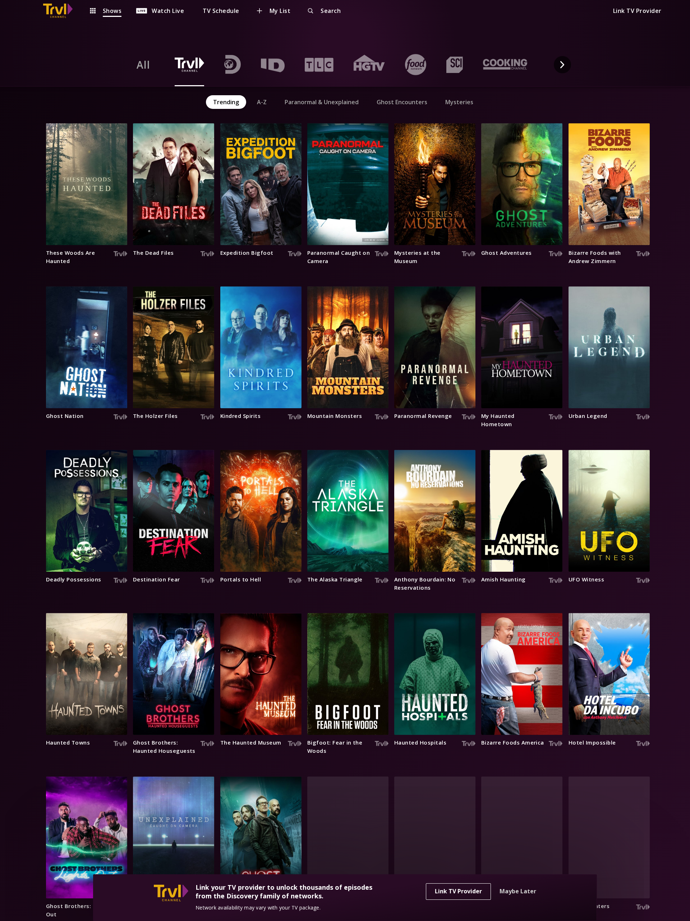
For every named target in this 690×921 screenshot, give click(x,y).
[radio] (143, 64)
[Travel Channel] (61, 11)
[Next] (562, 64)
